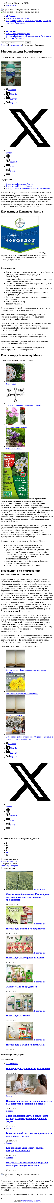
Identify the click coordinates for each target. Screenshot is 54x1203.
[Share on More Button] (8, 157)
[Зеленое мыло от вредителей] (19, 982)
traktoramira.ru (27, 1201)
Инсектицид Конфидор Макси (19, 186)
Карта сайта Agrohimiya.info (18, 18)
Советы (9, 1096)
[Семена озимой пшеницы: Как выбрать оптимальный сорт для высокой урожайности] (19, 889)
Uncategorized (12, 1064)
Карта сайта (11, 5)
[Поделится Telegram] (7, 852)
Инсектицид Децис (9, 861)
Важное (9, 1111)
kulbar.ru (37, 1201)
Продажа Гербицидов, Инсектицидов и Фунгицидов (28, 21)
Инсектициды (16, 45)
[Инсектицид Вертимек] (19, 1011)
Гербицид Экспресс (9, 866)
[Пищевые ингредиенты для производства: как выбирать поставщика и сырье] (26, 1094)
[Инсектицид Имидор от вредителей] (19, 953)
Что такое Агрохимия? (15, 23)
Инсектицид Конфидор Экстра (19, 184)
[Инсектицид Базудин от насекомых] (19, 1040)
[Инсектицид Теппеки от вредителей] (19, 924)
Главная (12, 16)
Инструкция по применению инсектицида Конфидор (29, 188)
